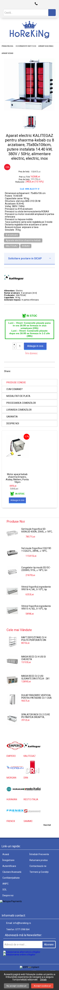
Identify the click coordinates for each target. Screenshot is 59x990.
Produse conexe (16, 382)
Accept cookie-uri (42, 986)
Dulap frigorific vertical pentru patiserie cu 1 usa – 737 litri (36, 696)
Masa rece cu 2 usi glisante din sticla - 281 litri (35, 677)
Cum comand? (14, 389)
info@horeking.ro (22, 923)
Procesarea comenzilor (21, 403)
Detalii (43, 979)
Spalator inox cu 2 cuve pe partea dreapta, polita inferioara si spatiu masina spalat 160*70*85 (35, 716)
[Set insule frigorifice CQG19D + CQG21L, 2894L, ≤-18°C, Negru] (12, 552)
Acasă (5, 854)
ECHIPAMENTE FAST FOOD (26, 46)
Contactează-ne (38, 866)
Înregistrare (8, 860)
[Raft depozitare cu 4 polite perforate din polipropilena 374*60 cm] (12, 642)
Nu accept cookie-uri (16, 986)
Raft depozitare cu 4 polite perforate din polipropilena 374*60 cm (35, 639)
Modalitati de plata (18, 396)
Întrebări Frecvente (39, 854)
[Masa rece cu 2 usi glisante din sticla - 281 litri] (12, 680)
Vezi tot (47, 825)
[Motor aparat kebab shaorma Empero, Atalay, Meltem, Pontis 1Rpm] (17, 457)
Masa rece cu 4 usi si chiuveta (33, 658)
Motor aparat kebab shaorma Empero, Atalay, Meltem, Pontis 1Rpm (17, 478)
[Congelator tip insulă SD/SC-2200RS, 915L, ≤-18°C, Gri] (12, 572)
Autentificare (9, 866)
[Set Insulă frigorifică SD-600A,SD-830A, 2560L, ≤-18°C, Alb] (12, 533)
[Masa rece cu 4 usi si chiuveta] (12, 661)
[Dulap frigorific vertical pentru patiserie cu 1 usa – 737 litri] (12, 699)
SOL (4, 889)
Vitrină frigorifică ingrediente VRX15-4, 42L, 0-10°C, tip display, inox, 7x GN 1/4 (36, 607)
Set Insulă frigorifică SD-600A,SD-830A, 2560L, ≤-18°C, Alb (36, 530)
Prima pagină (7, 46)
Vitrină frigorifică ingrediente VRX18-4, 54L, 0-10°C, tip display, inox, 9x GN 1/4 (36, 588)
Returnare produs (39, 860)
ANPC (5, 883)
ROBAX (26, 246)
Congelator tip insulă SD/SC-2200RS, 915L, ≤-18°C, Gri (36, 568)
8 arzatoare (12, 235)
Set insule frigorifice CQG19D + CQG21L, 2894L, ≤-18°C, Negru (36, 549)
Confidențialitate (11, 877)
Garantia (12, 416)
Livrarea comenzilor (19, 409)
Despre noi (12, 423)
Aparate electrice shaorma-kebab (23, 240)
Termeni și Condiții (39, 872)
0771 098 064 (22, 929)
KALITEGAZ (12, 246)
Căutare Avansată (11, 872)
